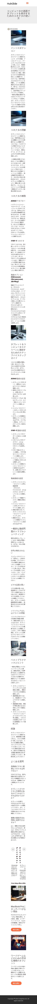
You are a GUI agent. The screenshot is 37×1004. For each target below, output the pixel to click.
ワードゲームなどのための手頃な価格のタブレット (18, 959)
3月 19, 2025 (19, 889)
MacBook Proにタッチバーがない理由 (18, 909)
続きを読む (16, 929)
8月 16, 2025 (19, 938)
